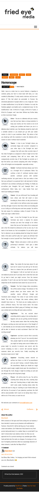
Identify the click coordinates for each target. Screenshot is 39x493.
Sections (5, 77)
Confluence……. (31, 409)
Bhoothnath (20, 86)
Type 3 (11, 77)
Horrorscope (14, 74)
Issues (28, 74)
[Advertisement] (19, 50)
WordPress (18, 486)
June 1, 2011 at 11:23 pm (6, 454)
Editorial (6, 409)
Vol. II (18, 77)
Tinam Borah (8, 451)
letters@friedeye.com (26, 403)
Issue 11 (22, 74)
